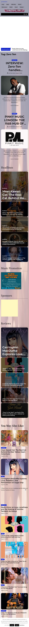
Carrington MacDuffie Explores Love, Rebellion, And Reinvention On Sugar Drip (13, 356)
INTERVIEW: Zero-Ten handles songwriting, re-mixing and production (14, 71)
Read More (21, 625)
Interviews (14, 60)
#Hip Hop (13, 4)
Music (3, 476)
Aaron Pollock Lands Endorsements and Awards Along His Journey (13, 228)
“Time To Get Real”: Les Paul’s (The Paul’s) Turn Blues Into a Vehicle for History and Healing (13, 414)
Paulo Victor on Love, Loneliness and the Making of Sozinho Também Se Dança (19, 50)
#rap (3, 4)
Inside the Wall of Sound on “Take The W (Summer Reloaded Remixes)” (14, 384)
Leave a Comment (14, 105)
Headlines (14, 113)
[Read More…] (14, 102)
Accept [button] (11, 625)
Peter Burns (12, 73)
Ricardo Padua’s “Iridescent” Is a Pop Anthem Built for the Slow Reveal (13, 258)
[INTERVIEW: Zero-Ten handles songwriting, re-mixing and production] (14, 85)
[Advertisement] (14, 32)
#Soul (16, 7)
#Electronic (4, 7)
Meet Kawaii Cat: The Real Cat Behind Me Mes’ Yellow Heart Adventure (13, 200)
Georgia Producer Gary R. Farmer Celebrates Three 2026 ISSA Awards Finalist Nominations (13, 243)
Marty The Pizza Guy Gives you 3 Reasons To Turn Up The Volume (12, 213)
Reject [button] (17, 625)
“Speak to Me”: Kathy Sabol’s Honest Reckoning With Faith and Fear (13, 369)
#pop (8, 4)
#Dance (21, 7)
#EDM (11, 7)
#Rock (19, 4)
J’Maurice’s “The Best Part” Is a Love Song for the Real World (13, 399)
